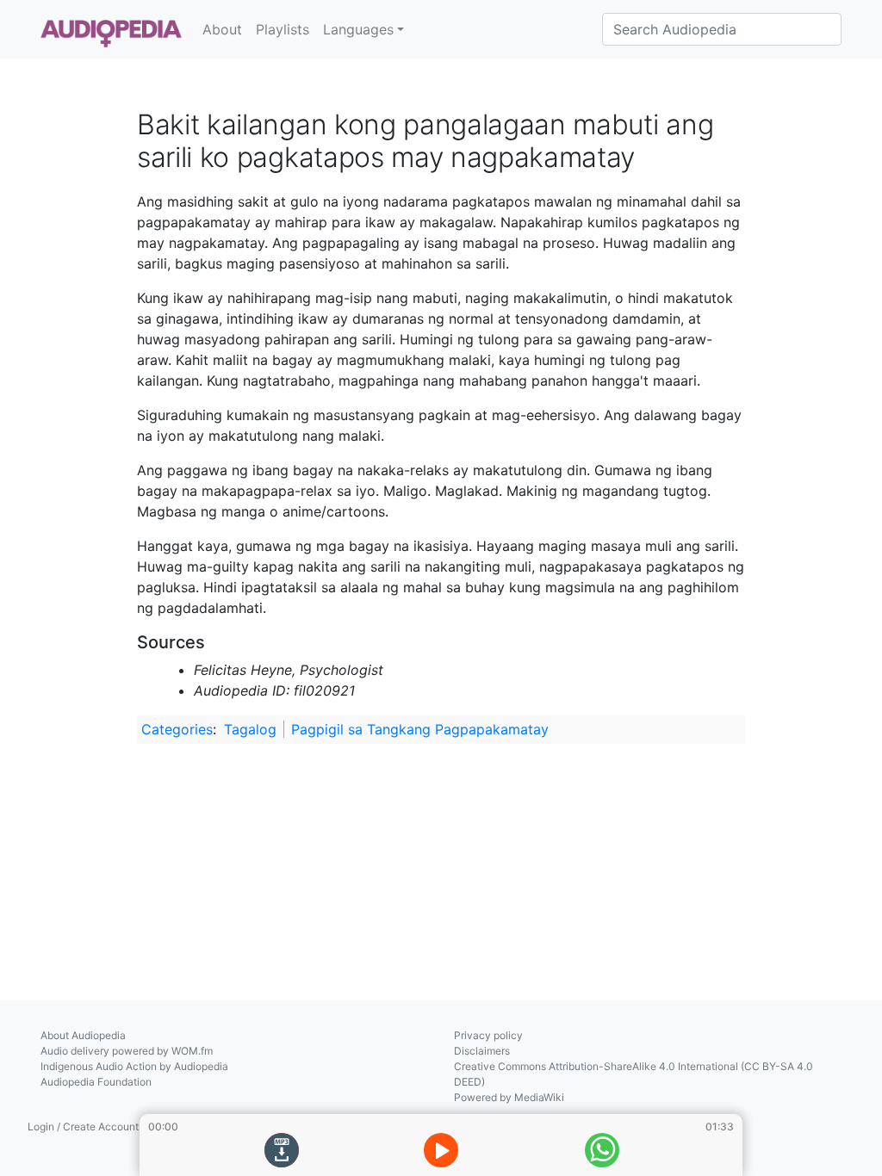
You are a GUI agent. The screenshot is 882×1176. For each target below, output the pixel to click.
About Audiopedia (83, 1035)
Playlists (282, 29)
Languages (358, 29)
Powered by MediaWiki (509, 1097)
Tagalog (250, 729)
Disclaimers (482, 1050)
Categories (177, 729)
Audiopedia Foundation (96, 1081)
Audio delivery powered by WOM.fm (126, 1050)
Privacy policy (488, 1035)
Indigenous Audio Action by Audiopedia (134, 1066)
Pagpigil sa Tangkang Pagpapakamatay (420, 729)
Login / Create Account (83, 1126)
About (222, 29)
